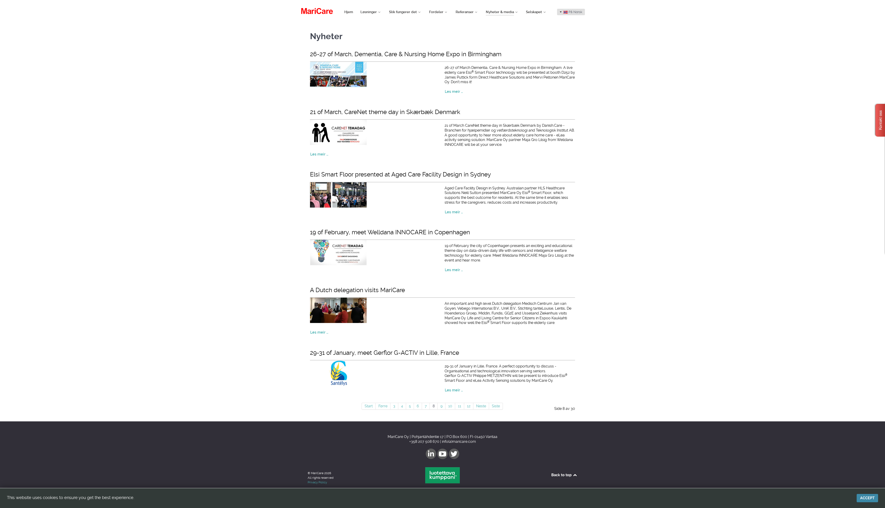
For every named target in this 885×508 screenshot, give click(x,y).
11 (459, 406)
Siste (496, 406)
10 (450, 406)
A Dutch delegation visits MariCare (357, 290)
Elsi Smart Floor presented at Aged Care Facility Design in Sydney (400, 174)
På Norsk (575, 12)
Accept (867, 498)
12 (468, 406)
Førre (382, 406)
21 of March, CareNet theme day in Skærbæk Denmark (385, 112)
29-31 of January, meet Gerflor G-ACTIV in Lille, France (384, 352)
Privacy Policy (317, 482)
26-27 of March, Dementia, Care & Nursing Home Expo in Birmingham (406, 54)
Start (369, 406)
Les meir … (454, 91)
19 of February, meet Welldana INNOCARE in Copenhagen (390, 232)
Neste (481, 406)
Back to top (561, 475)
